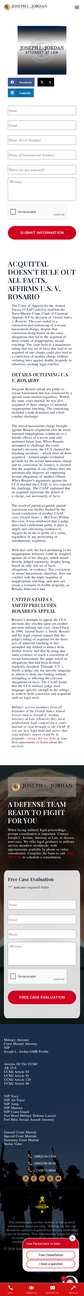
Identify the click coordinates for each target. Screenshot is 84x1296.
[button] (77, 7)
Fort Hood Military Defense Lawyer (30, 1115)
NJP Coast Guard (16, 1111)
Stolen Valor (13, 1143)
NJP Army (11, 1103)
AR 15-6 (10, 1067)
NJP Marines (13, 1107)
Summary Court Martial (21, 1139)
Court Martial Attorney (20, 1043)
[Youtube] (58, 1178)
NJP (7, 1047)
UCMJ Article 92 (16, 1071)
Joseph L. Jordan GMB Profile (26, 1051)
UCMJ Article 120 (17, 1079)
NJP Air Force (14, 1099)
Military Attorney (16, 1039)
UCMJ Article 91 (16, 1075)
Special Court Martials (20, 1136)
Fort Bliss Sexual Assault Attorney (29, 1119)
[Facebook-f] (34, 1178)
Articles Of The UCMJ (20, 1063)
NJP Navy (12, 1096)
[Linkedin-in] (42, 1178)
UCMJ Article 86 (17, 1083)
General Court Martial (20, 1132)
